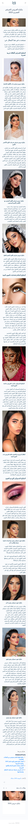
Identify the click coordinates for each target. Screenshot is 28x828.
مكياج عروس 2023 (14, 803)
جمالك (12, 778)
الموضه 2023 (17, 778)
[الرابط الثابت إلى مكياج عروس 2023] (14, 795)
